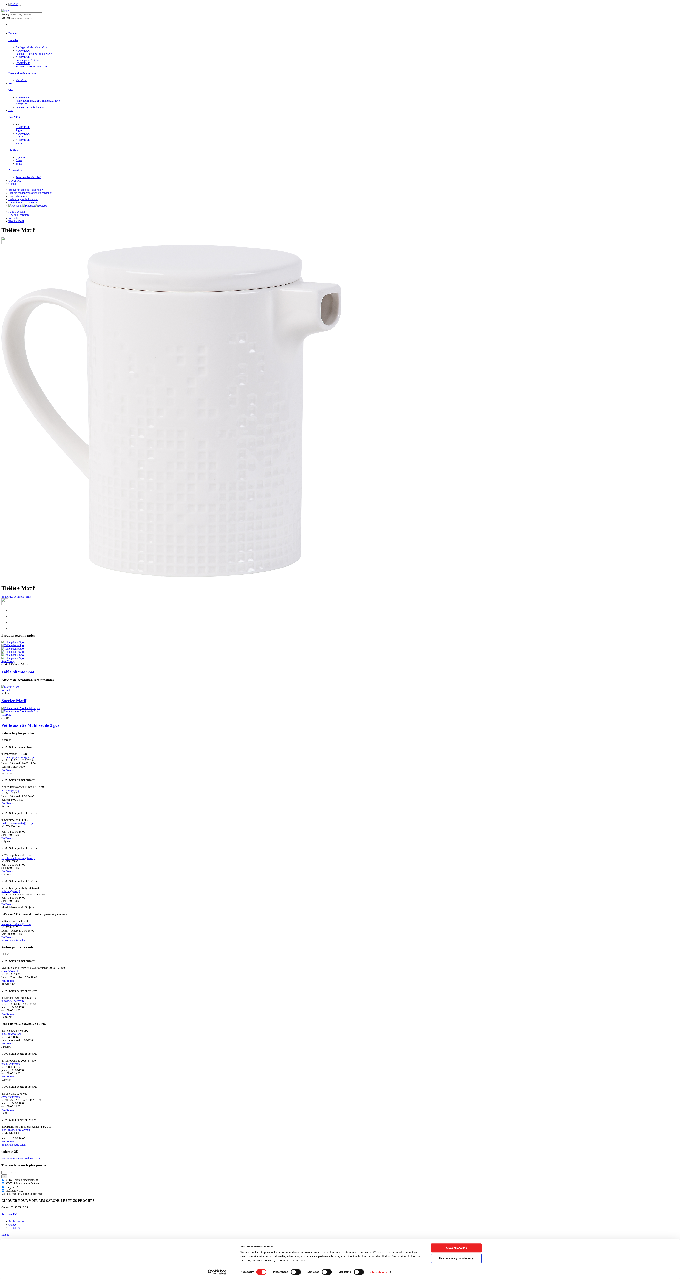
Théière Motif (16, 221)
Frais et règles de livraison (23, 199)
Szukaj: (5, 14)
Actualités (14, 1227)
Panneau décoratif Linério (30, 107)
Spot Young (8, 661)
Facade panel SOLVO (28, 58)
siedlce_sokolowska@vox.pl (17, 823)
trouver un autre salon (13, 940)
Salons (5, 1234)
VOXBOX (14, 180)
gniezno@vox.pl (10, 891)
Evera (19, 160)
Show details (378, 1272)
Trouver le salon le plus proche (25, 189)
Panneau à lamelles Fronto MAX (34, 52)
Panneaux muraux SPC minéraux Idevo (38, 99)
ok (4, 1176)
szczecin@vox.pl (11, 1096)
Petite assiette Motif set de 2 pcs (30, 725)
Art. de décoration (18, 214)
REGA (23, 135)
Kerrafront (21, 80)
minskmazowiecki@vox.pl (16, 924)
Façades (13, 33)
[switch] (296, 1272)
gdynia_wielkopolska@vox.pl (18, 858)
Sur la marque (16, 1221)
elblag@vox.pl (9, 970)
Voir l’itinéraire (7, 770)
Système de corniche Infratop (32, 65)
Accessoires (15, 170)
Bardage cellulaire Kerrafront (32, 47)
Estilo (19, 163)
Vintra (23, 141)
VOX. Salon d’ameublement (21, 1179)
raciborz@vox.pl (10, 790)
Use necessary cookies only (456, 1258)
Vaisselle (13, 218)
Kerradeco (21, 103)
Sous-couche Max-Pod (28, 177)
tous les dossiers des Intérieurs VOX (21, 1158)
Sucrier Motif (13, 700)
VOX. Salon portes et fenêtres (22, 1183)
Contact (12, 183)
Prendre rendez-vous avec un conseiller (30, 192)
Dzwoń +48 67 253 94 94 (23, 202)
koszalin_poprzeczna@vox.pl (18, 757)
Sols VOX (14, 117)
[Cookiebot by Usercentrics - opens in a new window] (217, 1272)
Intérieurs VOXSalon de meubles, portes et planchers (22, 1192)
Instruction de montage (22, 73)
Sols (10, 110)
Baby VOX (12, 1187)
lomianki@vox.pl (11, 1033)
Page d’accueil (16, 211)
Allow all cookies (456, 1247)
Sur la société (9, 1214)
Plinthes (13, 150)
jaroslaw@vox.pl (11, 1063)
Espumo (20, 157)
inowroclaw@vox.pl (12, 1000)
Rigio (23, 129)
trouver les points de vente (16, 596)
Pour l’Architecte (18, 196)
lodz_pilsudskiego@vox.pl (16, 1129)
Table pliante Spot (17, 672)
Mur (10, 83)
